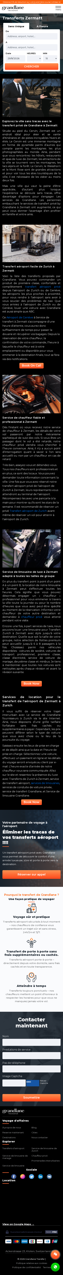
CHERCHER (31, 66)
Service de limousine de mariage (15, 1156)
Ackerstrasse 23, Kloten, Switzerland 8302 (31, 1251)
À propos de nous (11, 1127)
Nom (5, 1036)
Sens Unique (16, 26)
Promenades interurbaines (46, 1160)
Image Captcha (12, 1076)
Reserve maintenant (13, 1132)
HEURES (31, 53)
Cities (34, 1132)
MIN (45, 53)
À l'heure (42, 26)
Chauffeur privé (40, 1155)
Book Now (31, 683)
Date (8, 53)
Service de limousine (13, 1165)
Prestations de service (16, 1049)
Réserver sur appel (31, 874)
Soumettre (31, 1097)
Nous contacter (40, 1137)
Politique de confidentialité (26, 1267)
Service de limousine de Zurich (44, 1149)
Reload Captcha (44, 1081)
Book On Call (31, 365)
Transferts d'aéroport (13, 1148)
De (7, 31)
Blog (34, 1127)
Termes (47, 1267)
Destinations (9, 1137)
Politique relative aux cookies (31, 1263)
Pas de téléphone (13, 1063)
